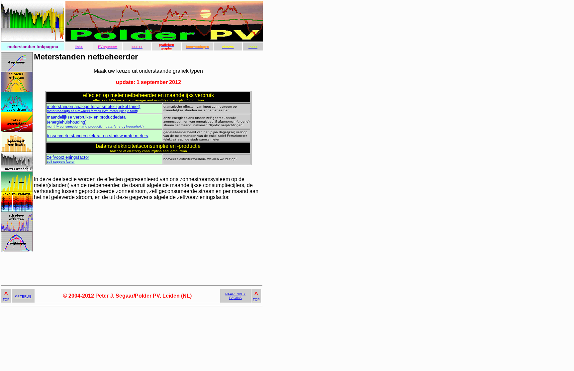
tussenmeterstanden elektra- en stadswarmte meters (97, 135)
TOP (6, 299)
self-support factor (68, 159)
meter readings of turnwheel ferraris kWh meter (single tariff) (93, 109)
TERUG (23, 296)
